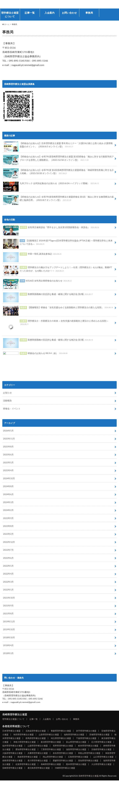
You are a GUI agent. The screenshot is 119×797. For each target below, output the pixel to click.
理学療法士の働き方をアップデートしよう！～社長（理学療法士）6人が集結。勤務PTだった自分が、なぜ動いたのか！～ (66, 269)
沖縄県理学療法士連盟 (65, 774)
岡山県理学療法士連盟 (53, 763)
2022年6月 (8, 564)
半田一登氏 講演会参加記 (41, 254)
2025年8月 (8, 453)
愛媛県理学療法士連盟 (63, 767)
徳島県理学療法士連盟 (12, 767)
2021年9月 (8, 612)
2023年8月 (8, 532)
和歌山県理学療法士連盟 (89, 759)
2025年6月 (8, 461)
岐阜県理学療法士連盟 (88, 752)
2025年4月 (8, 476)
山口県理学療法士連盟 (103, 763)
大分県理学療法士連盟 (101, 770)
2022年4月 (8, 580)
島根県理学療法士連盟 (28, 763)
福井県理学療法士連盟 (12, 752)
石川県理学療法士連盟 (101, 748)
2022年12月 (9, 548)
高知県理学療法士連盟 (88, 767)
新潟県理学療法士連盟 (51, 748)
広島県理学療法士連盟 (78, 763)
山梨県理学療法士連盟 (38, 752)
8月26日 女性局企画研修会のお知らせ (46, 280)
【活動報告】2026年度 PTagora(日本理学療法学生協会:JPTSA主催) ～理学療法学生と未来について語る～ (66, 242)
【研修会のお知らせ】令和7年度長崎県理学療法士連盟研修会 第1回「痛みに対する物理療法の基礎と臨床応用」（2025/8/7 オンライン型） (67, 198)
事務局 (89, 12)
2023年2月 (8, 540)
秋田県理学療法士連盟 (23, 741)
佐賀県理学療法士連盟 (25, 770)
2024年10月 (9, 484)
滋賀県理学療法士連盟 (76, 756)
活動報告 (7, 407)
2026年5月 (8, 437)
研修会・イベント (11, 415)
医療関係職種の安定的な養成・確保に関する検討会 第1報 (56, 346)
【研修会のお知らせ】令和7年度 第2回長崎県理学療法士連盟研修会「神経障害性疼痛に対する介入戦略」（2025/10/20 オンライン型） (67, 172)
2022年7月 (8, 556)
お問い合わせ (69, 12)
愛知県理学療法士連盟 (25, 756)
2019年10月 (9, 636)
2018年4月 (8, 651)
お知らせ (7, 399)
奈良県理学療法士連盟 (63, 759)
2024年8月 (8, 492)
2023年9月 (8, 524)
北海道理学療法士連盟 (36, 737)
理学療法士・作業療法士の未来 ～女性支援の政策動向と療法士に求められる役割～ (64, 323)
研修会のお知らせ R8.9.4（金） (44, 359)
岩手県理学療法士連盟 (86, 737)
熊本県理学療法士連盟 (76, 770)
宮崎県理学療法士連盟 (12, 774)
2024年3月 (8, 508)
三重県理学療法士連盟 (51, 756)
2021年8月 (8, 620)
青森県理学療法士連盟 (61, 737)
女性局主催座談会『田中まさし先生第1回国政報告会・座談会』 (59, 227)
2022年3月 (8, 588)
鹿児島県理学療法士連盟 (39, 774)
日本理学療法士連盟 (11, 737)
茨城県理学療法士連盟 (99, 741)
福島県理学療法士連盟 (74, 741)
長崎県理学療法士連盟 (22, 4)
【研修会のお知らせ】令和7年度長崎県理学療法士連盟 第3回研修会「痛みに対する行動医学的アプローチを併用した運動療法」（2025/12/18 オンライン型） (67, 158)
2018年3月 (8, 659)
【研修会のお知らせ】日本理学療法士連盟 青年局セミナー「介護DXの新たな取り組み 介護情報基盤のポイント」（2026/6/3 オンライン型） (66, 145)
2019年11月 (9, 627)
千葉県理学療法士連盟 (86, 744)
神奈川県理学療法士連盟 (24, 748)
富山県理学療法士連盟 (76, 748)
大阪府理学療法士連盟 (12, 759)
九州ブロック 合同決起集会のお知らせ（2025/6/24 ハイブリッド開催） (59, 183)
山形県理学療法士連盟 (49, 741)
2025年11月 (9, 445)
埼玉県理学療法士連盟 (61, 744)
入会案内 (50, 12)
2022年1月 (8, 596)
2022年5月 (8, 572)
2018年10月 (9, 643)
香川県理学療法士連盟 (38, 767)
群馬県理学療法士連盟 (36, 744)
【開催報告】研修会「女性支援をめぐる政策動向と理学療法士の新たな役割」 (66, 307)
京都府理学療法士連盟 (101, 756)
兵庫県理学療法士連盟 (38, 759)
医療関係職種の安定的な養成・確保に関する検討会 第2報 (56, 294)
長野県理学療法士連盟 (63, 752)
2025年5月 (8, 468)
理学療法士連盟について (10, 14)
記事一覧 (30, 12)
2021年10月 (9, 604)
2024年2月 (8, 516)
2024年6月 (8, 500)
